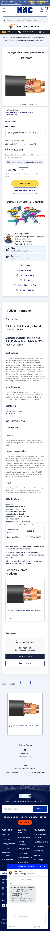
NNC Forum (9, 32)
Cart (46, 9)
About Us (5, 835)
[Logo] (25, 10)
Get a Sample (38, 860)
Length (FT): (10, 170)
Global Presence (26, 290)
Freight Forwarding (40, 842)
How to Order (23, 853)
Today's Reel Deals (27, 32)
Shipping (8, 155)
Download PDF (27, 112)
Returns (26, 280)
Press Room (6, 839)
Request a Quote (24, 837)
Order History (38, 855)
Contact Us (6, 848)
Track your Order (24, 849)
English (43, 32)
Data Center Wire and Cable (39, 836)
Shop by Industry (8, 844)
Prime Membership (25, 858)
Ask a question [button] (25, 663)
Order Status (27, 270)
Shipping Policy (27, 275)
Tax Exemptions (39, 846)
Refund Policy (38, 851)
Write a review (25, 657)
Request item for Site (26, 285)
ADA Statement (7, 860)
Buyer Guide (12, 115)
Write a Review (12, 110)
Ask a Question (11, 112)
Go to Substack (25, 822)
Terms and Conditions (6, 854)
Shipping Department (22, 843)
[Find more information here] (27, 896)
